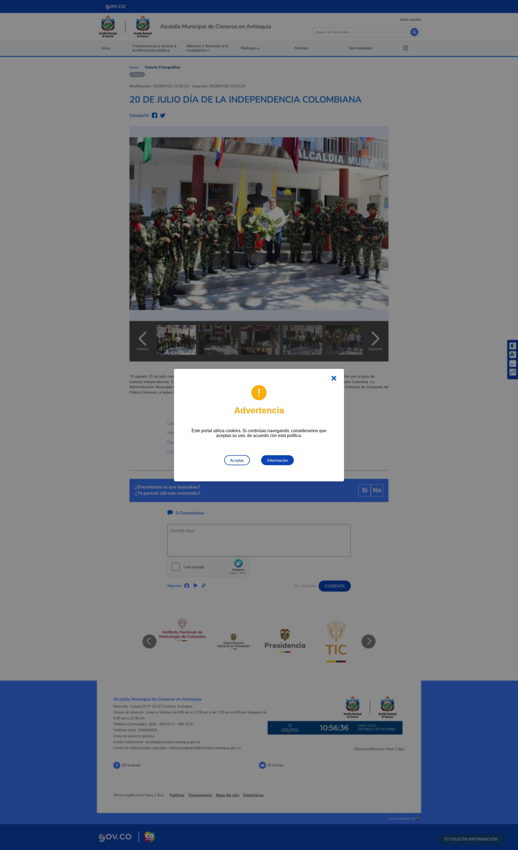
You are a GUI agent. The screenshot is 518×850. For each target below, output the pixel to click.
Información (277, 460)
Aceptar (237, 460)
